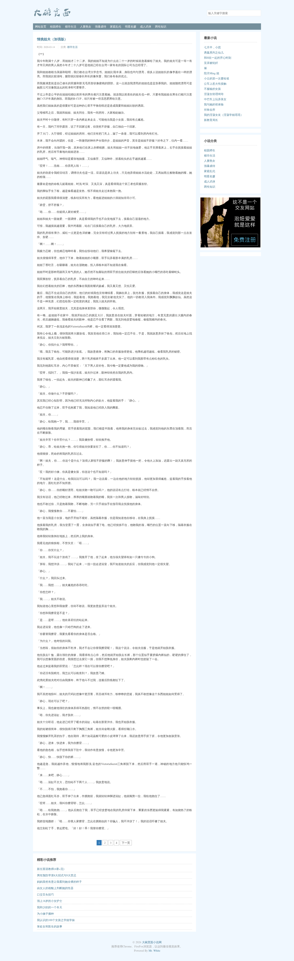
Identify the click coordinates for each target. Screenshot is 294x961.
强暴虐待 (100, 26)
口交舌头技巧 (45, 894)
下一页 (126, 843)
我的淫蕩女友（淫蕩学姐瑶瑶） (223, 115)
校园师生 (55, 26)
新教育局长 (211, 120)
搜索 (257, 12)
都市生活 (70, 26)
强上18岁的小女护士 (49, 901)
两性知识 (160, 26)
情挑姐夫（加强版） (52, 39)
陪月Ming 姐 (211, 73)
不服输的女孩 (212, 89)
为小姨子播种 (45, 913)
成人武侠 (145, 26)
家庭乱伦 (115, 26)
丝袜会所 (209, 109)
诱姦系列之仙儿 (214, 52)
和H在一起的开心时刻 (217, 58)
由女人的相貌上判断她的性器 (55, 888)
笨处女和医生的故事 (49, 926)
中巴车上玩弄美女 (215, 99)
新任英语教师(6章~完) (50, 869)
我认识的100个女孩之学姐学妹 (56, 920)
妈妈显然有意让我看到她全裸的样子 (59, 882)
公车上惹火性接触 (215, 83)
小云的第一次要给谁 (216, 78)
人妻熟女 (85, 26)
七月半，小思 (212, 47)
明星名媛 (130, 26)
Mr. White (154, 950)
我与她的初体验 (214, 104)
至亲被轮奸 (211, 63)
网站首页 (40, 26)
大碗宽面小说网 (152, 942)
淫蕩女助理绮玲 (214, 94)
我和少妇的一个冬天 (49, 907)
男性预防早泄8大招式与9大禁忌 (56, 875)
